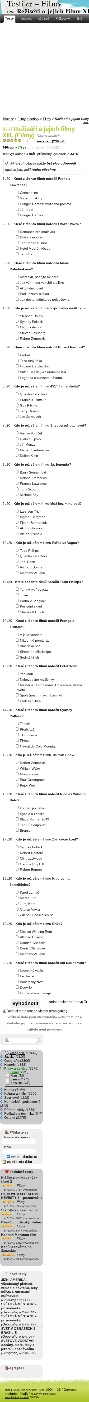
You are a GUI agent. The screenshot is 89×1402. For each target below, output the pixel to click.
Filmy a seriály (28, 119)
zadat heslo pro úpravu (66, 1002)
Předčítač (27, 729)
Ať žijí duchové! (31, 288)
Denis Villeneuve (32, 948)
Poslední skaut (31, 606)
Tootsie (25, 724)
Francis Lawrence (33, 483)
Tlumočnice (28, 735)
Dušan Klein (29, 456)
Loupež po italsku (33, 808)
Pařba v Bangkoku (33, 601)
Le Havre (27, 976)
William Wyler (30, 768)
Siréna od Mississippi (36, 652)
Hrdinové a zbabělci (35, 366)
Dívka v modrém (32, 237)
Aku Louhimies (31, 528)
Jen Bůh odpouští (33, 825)
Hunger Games (31, 215)
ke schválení (33, 1389)
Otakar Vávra (30, 909)
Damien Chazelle (33, 943)
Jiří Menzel (28, 444)
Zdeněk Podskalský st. (37, 915)
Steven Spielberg (33, 333)
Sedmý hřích (29, 657)
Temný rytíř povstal (34, 589)
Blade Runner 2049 (34, 819)
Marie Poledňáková (34, 450)
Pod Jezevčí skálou (34, 294)
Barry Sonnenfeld (33, 472)
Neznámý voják (31, 971)
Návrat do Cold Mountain (38, 746)
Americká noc (30, 646)
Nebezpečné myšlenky (37, 679)
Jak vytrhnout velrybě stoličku (42, 282)
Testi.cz (8, 119)
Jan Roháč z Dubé (34, 243)
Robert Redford (31, 853)
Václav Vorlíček (31, 433)
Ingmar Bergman (32, 517)
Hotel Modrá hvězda (35, 248)
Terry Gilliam (29, 411)
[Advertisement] (44, 69)
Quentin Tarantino (33, 394)
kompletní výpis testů (17, 1397)
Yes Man (26, 674)
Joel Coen (27, 562)
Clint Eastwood (31, 327)
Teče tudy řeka (31, 361)
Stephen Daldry (31, 316)
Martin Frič (28, 898)
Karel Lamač (29, 892)
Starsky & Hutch (32, 612)
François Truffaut (33, 400)
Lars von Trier (30, 511)
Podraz (25, 355)
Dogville (26, 987)
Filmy (47, 119)
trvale (14, 1157)
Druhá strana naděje (35, 993)
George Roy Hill (32, 864)
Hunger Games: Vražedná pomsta (45, 204)
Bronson (26, 830)
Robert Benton (31, 869)
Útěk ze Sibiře (30, 701)
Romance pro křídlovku (37, 232)
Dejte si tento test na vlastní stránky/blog (37, 1011)
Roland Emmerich (33, 478)
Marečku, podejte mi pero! (39, 277)
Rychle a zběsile (32, 814)
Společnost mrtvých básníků (41, 695)
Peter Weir (28, 785)
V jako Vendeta (31, 635)
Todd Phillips (29, 550)
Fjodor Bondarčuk (33, 523)
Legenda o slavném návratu (41, 378)
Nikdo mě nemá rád (35, 640)
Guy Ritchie (28, 405)
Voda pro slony (31, 198)
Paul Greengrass (32, 780)
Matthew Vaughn (32, 573)
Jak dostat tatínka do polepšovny (44, 299)
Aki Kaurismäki (31, 534)
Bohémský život (31, 982)
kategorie (17, 1053)
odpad (12, 1389)
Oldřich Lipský (30, 439)
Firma (24, 740)
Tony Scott (28, 489)
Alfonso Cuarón (31, 937)
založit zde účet (19, 1162)
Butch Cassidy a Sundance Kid (43, 372)
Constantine (29, 193)
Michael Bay (29, 495)
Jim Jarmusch (30, 416)
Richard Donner (32, 567)
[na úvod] (44, 7)
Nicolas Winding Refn (36, 931)
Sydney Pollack (31, 322)
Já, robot (26, 209)
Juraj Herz (27, 904)
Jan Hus (26, 254)
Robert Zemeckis (33, 338)
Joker (24, 595)
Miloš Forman (30, 774)
